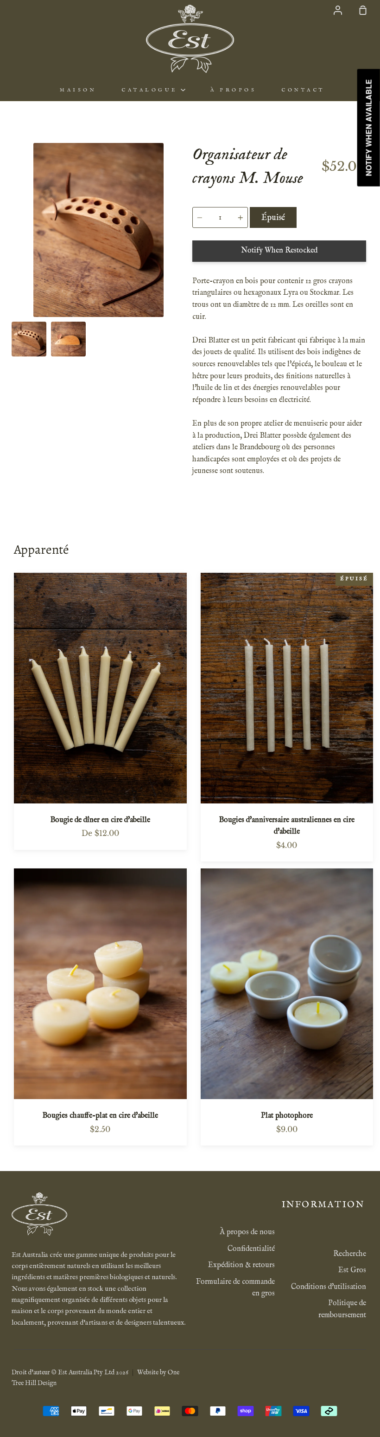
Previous (14, 260)
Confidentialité (251, 1249)
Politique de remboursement (342, 1309)
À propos (233, 90)
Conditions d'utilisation (328, 1287)
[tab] (29, 339)
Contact (303, 90)
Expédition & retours (241, 1265)
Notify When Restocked (279, 250)
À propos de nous (247, 1232)
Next (182, 260)
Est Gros (352, 1270)
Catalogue (151, 90)
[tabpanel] (98, 230)
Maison (78, 90)
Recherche (349, 1254)
